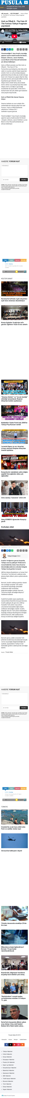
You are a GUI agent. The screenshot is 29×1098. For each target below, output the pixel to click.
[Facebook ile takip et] (6, 1044)
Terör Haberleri (7, 1084)
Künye (10, 1039)
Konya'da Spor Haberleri (9, 1067)
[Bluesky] (7, 49)
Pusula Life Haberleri (9, 1062)
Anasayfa (5, 13)
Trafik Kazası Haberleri (9, 1078)
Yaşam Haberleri (7, 1089)
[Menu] (26, 2)
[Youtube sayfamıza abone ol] (14, 1044)
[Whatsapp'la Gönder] (12, 49)
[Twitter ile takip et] (10, 1044)
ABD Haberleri (7, 1076)
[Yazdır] (18, 49)
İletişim (16, 1039)
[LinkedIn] (10, 49)
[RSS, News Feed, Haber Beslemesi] (23, 1044)
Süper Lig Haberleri (8, 1065)
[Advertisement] (14, 141)
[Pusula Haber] (11, 2)
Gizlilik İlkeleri (23, 1039)
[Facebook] (2, 49)
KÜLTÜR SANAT (14, 13)
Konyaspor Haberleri (8, 1059)
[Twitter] (5, 49)
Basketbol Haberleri (8, 1070)
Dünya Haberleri (7, 1086)
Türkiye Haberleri (7, 1051)
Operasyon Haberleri (8, 1073)
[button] (21, 49)
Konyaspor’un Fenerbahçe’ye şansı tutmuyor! (16, 7)
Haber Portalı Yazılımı (9, 1095)
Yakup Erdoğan (12, 556)
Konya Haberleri (7, 1057)
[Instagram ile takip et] (19, 1044)
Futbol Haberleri (7, 1054)
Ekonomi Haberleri (8, 1081)
